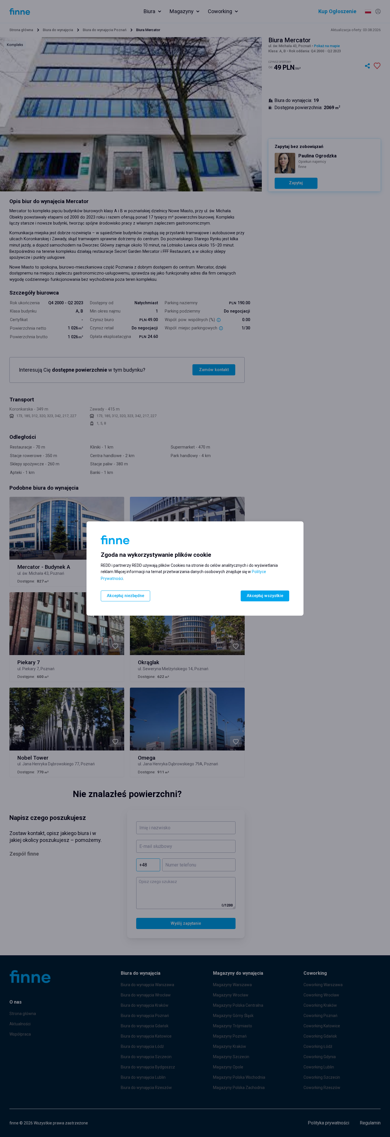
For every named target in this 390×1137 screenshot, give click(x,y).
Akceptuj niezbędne (125, 595)
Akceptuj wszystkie (265, 595)
